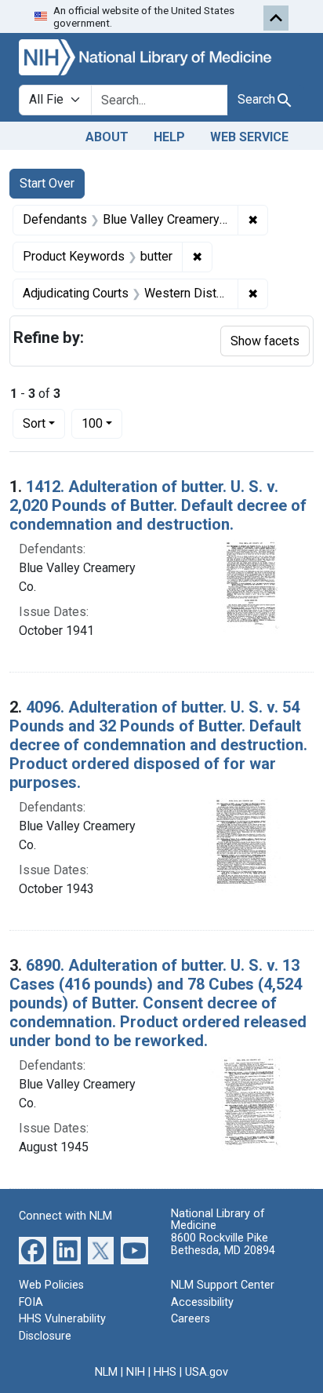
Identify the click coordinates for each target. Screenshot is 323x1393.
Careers (190, 1319)
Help (169, 136)
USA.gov (206, 1372)
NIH (135, 1372)
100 (102, 423)
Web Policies (51, 1285)
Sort (34, 423)
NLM (106, 1372)
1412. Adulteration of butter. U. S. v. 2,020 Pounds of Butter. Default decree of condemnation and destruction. (158, 505)
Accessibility (202, 1302)
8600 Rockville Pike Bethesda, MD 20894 (223, 1244)
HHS (165, 1372)
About (107, 136)
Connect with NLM (65, 1216)
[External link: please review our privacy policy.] (32, 1249)
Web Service (249, 136)
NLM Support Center (222, 1285)
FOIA (31, 1302)
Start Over (47, 183)
